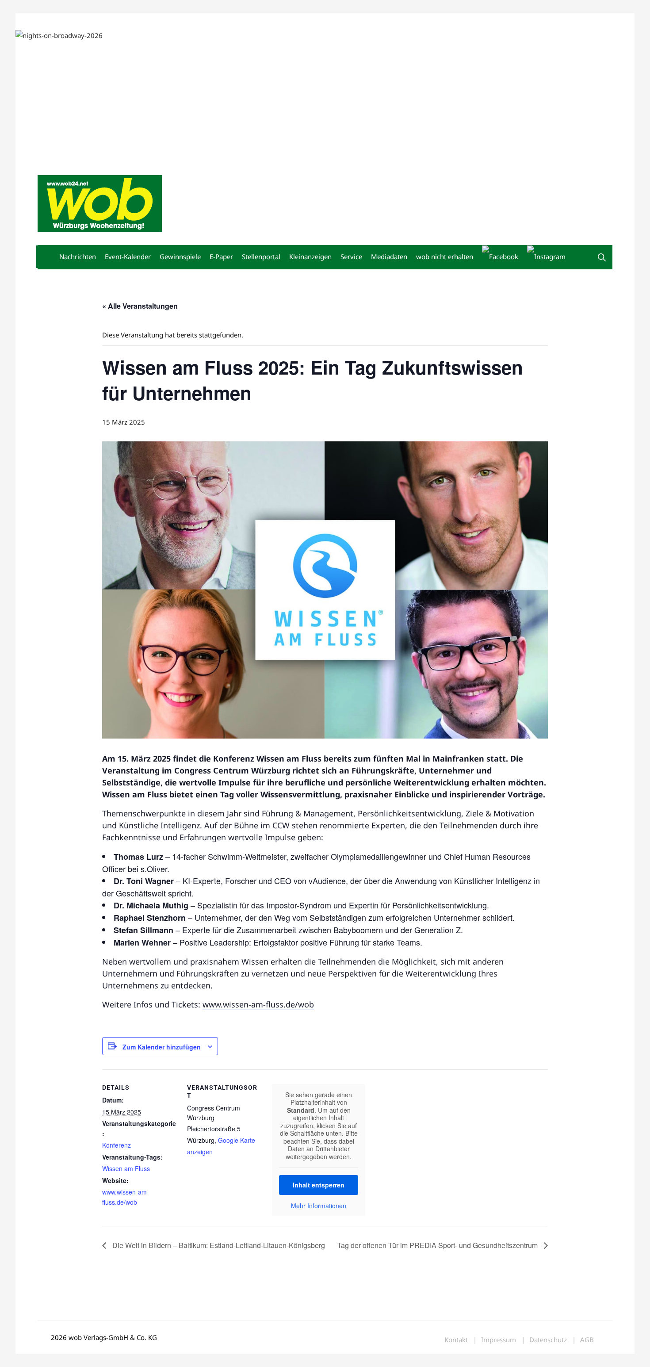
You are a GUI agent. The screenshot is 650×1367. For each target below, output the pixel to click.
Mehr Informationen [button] (318, 1206)
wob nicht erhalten (98, 21)
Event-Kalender (128, 256)
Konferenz (116, 1145)
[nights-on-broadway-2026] (59, 34)
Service (351, 256)
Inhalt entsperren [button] (318, 1184)
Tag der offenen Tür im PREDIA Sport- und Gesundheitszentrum (438, 1245)
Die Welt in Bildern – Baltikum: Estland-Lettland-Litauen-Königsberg (218, 1245)
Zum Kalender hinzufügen (161, 1046)
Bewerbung (203, 21)
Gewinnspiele (180, 256)
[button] (602, 257)
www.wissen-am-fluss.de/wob (258, 1004)
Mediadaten (53, 21)
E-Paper (221, 256)
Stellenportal (261, 256)
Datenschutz (548, 1339)
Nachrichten (77, 256)
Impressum (168, 21)
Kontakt (138, 21)
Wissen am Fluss (126, 1168)
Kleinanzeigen (310, 256)
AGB (587, 1339)
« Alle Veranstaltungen (140, 306)
